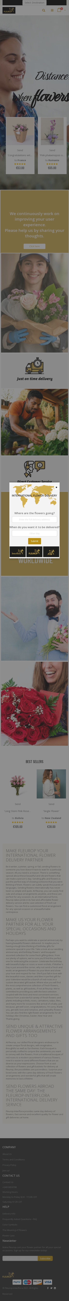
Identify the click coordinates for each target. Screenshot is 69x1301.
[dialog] (34, 650)
